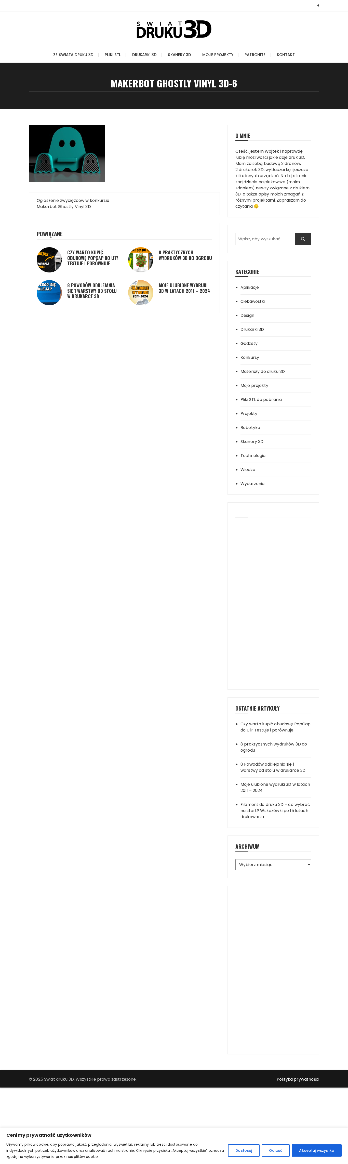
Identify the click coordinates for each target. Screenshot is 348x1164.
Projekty (248, 413)
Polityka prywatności (298, 1079)
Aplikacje (249, 287)
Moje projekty (217, 54)
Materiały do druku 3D (262, 371)
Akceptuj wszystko (316, 1150)
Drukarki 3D (144, 54)
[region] (174, 1146)
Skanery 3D (179, 54)
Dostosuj (243, 1150)
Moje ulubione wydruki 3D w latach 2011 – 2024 (184, 288)
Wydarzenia (252, 484)
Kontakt (286, 54)
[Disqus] (124, 353)
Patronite (255, 54)
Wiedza (247, 470)
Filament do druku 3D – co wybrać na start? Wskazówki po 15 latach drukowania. (275, 811)
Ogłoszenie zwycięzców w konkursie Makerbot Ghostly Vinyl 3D (73, 204)
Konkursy (249, 357)
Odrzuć (276, 1150)
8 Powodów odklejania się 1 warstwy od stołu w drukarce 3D (92, 290)
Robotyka (250, 427)
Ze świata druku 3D (73, 54)
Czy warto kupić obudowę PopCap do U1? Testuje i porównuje (92, 258)
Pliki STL (113, 54)
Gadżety (249, 343)
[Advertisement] (273, 601)
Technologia (253, 456)
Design (247, 315)
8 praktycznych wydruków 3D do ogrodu (185, 255)
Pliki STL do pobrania (261, 399)
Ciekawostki (252, 301)
